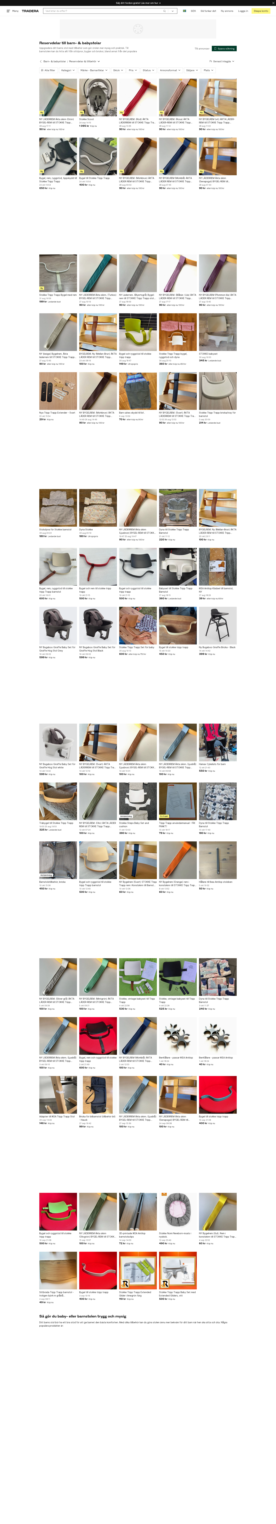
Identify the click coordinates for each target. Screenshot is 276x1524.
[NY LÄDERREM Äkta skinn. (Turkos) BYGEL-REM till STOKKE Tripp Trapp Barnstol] (98, 273)
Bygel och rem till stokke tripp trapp (95, 590)
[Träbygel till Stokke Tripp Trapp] (58, 801)
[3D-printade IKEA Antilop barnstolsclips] (138, 1211)
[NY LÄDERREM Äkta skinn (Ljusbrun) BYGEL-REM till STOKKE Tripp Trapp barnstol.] (138, 508)
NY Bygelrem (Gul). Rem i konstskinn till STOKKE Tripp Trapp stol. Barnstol (217, 1235)
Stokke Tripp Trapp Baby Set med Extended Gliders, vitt (177, 1294)
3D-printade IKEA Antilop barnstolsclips (132, 1235)
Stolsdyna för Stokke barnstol (55, 529)
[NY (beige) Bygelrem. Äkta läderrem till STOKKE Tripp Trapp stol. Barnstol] (58, 332)
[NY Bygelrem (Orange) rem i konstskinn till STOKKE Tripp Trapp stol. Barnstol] (178, 860)
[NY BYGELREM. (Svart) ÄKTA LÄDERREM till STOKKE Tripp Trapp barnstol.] (178, 391)
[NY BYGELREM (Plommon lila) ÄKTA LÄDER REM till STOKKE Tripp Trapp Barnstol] (218, 273)
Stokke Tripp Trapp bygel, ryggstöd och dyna (173, 355)
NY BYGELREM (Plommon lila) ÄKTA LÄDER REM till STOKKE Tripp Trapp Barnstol (217, 297)
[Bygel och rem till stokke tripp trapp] (98, 567)
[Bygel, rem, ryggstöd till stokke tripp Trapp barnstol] (58, 567)
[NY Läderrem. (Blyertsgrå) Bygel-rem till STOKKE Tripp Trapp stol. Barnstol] (138, 273)
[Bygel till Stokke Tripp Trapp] (98, 156)
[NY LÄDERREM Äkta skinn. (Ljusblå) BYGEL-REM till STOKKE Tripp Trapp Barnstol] (178, 742)
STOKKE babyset (208, 353)
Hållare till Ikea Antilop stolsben (215, 882)
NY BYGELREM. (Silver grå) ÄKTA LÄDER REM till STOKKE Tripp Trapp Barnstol (56, 1000)
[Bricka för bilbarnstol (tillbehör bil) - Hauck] (98, 1095)
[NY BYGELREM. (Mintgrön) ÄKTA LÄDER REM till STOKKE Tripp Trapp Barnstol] (98, 977)
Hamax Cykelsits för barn (212, 764)
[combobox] (105, 11)
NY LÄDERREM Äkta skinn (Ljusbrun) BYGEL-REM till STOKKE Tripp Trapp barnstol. (137, 531)
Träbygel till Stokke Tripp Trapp (56, 823)
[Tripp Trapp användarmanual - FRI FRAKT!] (178, 801)
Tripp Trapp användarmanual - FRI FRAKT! (177, 825)
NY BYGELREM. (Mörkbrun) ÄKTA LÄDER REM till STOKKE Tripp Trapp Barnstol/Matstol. (136, 180)
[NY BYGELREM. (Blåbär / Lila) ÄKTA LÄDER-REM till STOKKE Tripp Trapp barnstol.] (178, 273)
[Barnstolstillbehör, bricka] (58, 860)
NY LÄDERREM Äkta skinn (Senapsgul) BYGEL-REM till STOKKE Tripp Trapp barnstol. (215, 180)
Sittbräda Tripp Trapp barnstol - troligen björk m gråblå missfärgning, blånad (56, 1294)
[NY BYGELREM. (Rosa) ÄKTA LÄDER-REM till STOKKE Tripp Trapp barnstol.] (178, 97)
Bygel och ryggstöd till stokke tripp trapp (135, 355)
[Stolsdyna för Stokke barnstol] (58, 508)
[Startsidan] (30, 11)
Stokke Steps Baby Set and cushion (134, 825)
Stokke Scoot (86, 119)
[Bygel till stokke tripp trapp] (178, 625)
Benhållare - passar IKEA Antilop (176, 1057)
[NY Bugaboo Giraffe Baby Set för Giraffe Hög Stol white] (58, 742)
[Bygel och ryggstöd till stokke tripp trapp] (138, 332)
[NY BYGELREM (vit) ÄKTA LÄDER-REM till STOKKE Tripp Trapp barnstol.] (218, 97)
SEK (193, 11)
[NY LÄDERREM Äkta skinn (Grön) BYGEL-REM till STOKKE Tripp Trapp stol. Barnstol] (58, 97)
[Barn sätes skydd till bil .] (138, 391)
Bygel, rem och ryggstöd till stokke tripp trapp (98, 1059)
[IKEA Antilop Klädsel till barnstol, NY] (218, 567)
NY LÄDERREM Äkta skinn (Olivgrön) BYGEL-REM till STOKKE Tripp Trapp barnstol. (97, 1235)
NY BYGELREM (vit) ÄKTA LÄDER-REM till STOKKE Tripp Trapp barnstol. (217, 121)
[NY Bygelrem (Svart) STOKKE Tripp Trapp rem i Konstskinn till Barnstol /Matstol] (138, 860)
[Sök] (164, 11)
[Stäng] (273, 3)
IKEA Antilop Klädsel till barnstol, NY (216, 590)
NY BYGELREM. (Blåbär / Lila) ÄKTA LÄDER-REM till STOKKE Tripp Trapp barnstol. (177, 297)
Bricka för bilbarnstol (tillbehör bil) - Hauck (97, 1118)
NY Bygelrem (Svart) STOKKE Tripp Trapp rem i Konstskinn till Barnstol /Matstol (138, 884)
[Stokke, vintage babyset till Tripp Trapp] (138, 977)
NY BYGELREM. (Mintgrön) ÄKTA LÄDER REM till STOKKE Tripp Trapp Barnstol (96, 1000)
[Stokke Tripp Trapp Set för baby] (138, 625)
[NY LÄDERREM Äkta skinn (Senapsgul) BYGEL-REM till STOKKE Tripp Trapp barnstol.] (218, 156)
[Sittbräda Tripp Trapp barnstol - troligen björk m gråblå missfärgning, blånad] (58, 1270)
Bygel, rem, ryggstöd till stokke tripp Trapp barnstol (56, 590)
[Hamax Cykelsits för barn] (218, 742)
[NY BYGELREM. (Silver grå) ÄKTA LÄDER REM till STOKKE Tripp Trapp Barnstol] (58, 977)
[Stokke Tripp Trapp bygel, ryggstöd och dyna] (178, 332)
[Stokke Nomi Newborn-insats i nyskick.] (178, 1211)
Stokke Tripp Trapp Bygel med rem (58, 295)
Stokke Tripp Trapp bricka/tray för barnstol (217, 414)
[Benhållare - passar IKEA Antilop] (178, 1036)
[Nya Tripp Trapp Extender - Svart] (58, 391)
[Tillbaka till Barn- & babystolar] (40, 61)
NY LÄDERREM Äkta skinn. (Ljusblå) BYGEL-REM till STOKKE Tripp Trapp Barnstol (177, 766)
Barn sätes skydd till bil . (132, 412)
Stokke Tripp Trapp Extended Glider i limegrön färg (135, 1294)
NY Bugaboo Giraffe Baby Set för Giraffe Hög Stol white (57, 766)
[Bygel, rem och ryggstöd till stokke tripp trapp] (98, 1036)
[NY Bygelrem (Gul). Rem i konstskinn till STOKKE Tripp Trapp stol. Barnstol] (218, 1211)
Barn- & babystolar (54, 61)
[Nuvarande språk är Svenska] (184, 11)
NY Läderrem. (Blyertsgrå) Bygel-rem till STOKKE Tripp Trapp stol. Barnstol (137, 297)
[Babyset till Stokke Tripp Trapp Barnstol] (178, 567)
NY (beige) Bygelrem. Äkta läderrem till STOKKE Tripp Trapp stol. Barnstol (57, 355)
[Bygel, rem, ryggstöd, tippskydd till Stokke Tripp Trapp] (58, 156)
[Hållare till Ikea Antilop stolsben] (218, 860)
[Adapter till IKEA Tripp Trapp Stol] (58, 1095)
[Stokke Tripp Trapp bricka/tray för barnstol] (218, 391)
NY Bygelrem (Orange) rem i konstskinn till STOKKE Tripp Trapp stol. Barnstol (177, 884)
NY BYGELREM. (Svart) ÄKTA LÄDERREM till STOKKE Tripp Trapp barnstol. (178, 414)
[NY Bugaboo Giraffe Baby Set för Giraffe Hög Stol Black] (98, 625)
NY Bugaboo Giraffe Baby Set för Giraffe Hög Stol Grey (57, 649)
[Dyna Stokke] (98, 508)
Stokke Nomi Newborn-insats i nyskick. (175, 1235)
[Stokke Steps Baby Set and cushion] (138, 801)
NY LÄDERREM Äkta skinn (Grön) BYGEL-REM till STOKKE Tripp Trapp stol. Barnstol (56, 121)
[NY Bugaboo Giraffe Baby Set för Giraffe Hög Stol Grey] (58, 625)
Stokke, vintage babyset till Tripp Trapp (137, 1000)
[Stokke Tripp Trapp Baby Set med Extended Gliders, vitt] (178, 1270)
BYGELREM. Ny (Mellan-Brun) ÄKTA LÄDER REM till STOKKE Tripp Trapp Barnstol (98, 355)
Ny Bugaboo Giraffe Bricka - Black (217, 647)
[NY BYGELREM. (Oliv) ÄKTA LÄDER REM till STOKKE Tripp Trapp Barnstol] (98, 801)
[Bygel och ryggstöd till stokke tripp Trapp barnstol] (98, 860)
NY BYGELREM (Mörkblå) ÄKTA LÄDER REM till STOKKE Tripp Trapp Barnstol (175, 180)
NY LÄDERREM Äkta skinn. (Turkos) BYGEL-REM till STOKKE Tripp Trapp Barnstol (97, 297)
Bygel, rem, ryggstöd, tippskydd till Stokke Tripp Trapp (58, 180)
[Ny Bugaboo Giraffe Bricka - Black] (218, 625)
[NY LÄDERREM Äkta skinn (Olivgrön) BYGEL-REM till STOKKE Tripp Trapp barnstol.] (98, 1211)
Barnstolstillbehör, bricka (52, 882)
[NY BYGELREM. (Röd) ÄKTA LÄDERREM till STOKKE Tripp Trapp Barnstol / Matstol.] (138, 97)
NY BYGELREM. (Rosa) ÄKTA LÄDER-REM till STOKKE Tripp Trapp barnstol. (175, 121)
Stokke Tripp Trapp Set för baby (136, 647)
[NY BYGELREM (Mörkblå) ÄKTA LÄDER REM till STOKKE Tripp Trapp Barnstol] (178, 156)
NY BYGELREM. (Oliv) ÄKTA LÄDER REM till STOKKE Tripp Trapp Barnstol (97, 825)
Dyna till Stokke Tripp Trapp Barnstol (174, 531)
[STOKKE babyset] (218, 332)
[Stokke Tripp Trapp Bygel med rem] (58, 273)
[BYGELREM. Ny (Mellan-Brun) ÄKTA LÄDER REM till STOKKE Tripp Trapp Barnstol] (98, 332)
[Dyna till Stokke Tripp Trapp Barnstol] (178, 508)
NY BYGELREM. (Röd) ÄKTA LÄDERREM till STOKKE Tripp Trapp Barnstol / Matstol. (138, 121)
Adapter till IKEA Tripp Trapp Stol (57, 1116)
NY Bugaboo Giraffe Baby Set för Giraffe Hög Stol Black (97, 649)
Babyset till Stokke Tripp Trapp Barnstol (175, 590)
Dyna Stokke (86, 529)
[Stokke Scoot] (98, 97)
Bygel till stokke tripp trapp (173, 647)
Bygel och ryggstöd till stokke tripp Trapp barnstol (95, 884)
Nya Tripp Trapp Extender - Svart (57, 412)
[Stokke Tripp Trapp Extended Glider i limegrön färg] (138, 1270)
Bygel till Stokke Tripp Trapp (94, 178)
